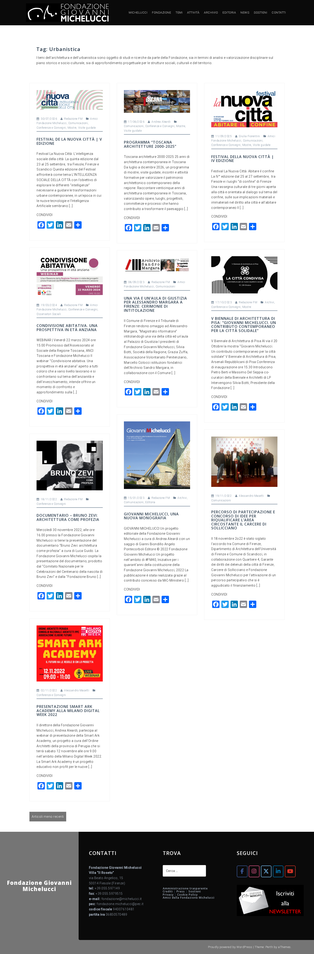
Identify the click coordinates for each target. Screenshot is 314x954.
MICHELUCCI (138, 12)
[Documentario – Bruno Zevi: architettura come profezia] (70, 465)
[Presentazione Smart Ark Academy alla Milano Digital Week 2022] (70, 653)
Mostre (72, 127)
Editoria (150, 502)
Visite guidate (87, 127)
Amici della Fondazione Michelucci (188, 898)
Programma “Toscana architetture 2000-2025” (150, 144)
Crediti (168, 891)
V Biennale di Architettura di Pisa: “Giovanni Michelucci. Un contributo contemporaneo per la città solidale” (243, 324)
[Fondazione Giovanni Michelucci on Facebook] (242, 871)
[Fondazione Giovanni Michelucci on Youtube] (290, 871)
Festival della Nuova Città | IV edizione (242, 158)
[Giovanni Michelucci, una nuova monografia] (157, 455)
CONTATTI (279, 12)
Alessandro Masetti (251, 495)
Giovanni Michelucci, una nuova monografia (151, 516)
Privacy (168, 895)
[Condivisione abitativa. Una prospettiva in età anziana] (70, 275)
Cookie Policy (187, 895)
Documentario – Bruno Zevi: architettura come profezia (68, 517)
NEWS (244, 12)
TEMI (179, 12)
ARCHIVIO (211, 12)
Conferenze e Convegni (51, 127)
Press (181, 891)
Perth (269, 947)
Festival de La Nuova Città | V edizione (69, 141)
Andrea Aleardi (161, 121)
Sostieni (194, 891)
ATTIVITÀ (193, 12)
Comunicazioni (78, 123)
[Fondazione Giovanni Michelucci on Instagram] (254, 871)
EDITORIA (229, 12)
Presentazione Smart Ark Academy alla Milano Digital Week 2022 (68, 710)
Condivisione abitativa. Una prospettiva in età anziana (67, 327)
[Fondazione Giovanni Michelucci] (67, 12)
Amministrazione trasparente (185, 888)
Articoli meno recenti (48, 816)
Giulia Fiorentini (249, 136)
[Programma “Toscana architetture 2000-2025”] (157, 101)
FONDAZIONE (161, 12)
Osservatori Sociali (49, 314)
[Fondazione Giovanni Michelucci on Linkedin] (278, 871)
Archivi (269, 302)
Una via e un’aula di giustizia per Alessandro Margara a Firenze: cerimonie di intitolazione (155, 304)
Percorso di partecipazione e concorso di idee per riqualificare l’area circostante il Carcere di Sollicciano (243, 520)
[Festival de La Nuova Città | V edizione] (70, 99)
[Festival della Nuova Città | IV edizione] (244, 108)
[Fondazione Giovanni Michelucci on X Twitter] (266, 871)
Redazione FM (73, 118)
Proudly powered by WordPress (230, 947)
